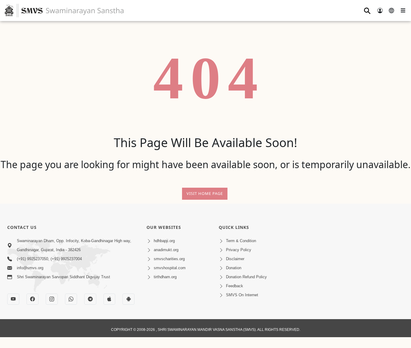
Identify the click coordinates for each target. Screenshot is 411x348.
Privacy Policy (238, 250)
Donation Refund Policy (246, 277)
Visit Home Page (205, 193)
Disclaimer (235, 259)
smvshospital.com (170, 268)
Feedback (234, 286)
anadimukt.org (166, 250)
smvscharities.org (169, 259)
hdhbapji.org (164, 241)
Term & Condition (241, 241)
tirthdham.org (165, 277)
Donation (233, 268)
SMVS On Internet (242, 295)
